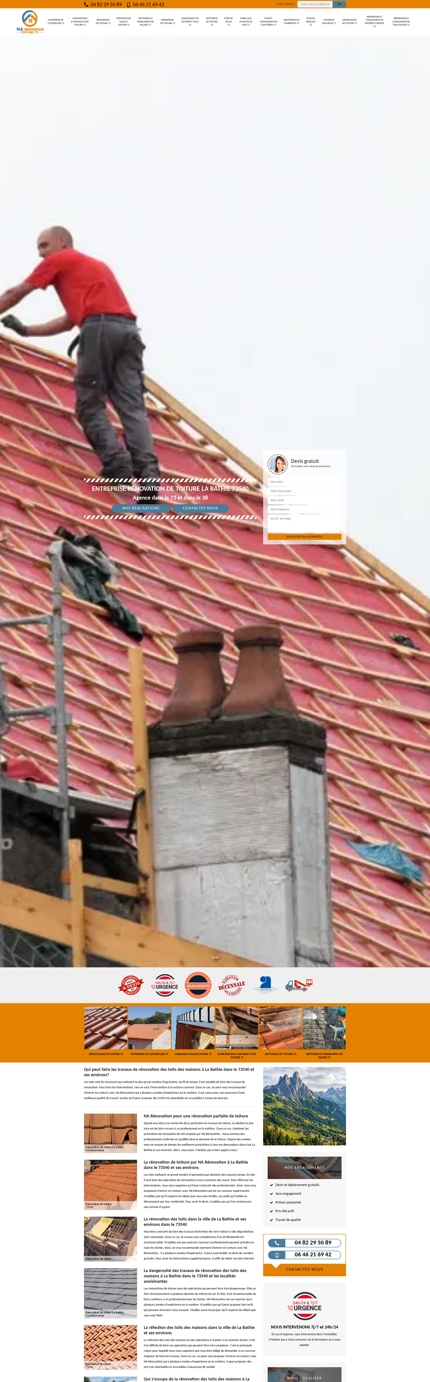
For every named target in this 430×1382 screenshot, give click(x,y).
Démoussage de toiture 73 (349, 21)
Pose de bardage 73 (311, 21)
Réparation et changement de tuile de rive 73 (401, 21)
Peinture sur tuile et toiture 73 (123, 21)
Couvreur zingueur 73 (329, 21)
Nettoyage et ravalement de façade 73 (145, 21)
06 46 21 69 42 (148, 5)
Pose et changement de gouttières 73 (268, 21)
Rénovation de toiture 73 (103, 21)
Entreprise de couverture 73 (56, 21)
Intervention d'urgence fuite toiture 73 (80, 21)
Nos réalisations (141, 508)
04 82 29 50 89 (105, 5)
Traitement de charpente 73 (291, 21)
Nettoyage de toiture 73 (212, 21)
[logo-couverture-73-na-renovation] (30, 21)
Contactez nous (200, 508)
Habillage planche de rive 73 (246, 21)
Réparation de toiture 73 (167, 21)
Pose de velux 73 (228, 21)
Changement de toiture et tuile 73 (190, 21)
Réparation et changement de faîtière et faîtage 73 (374, 22)
